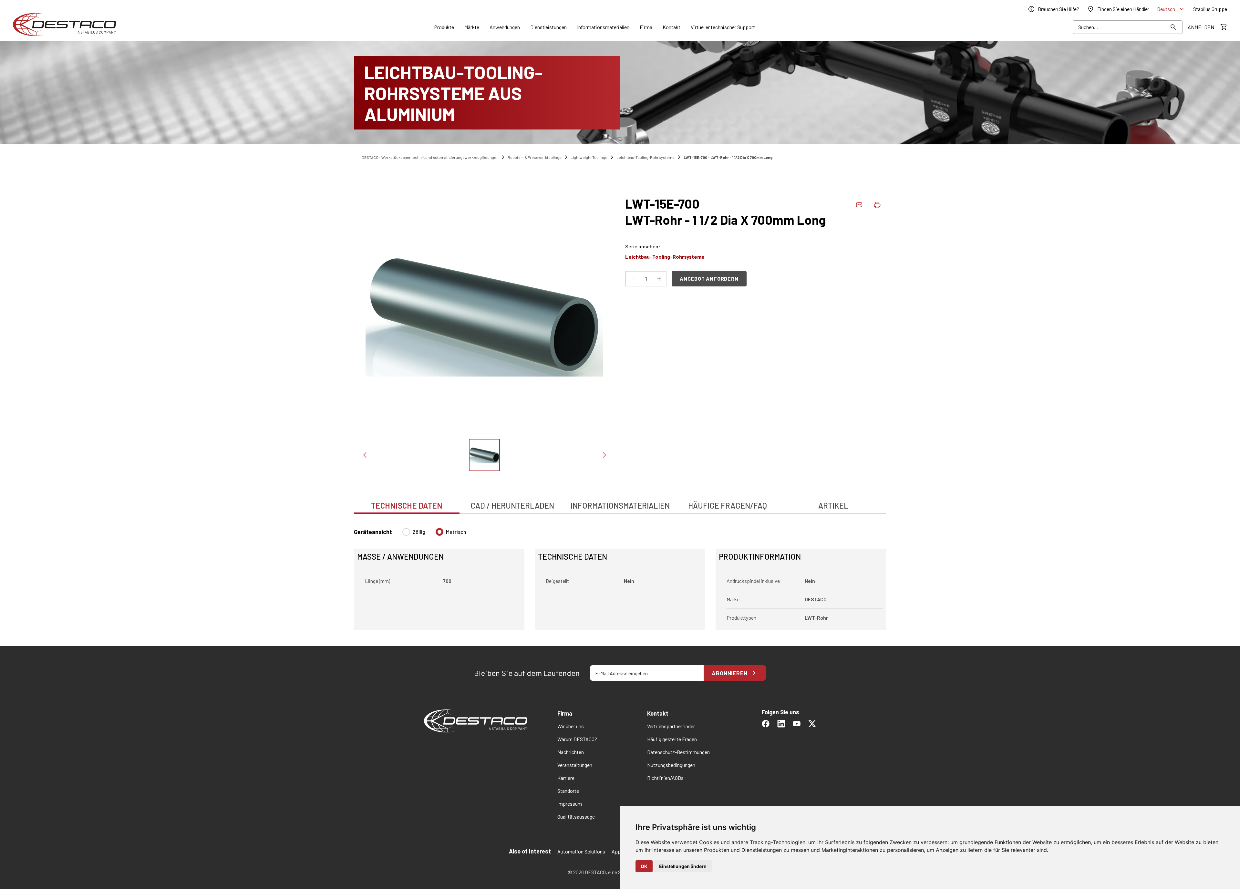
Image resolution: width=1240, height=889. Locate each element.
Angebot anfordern (709, 278)
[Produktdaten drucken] (877, 204)
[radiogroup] (434, 534)
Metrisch (456, 532)
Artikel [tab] (833, 505)
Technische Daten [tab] (406, 505)
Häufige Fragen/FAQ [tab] (727, 505)
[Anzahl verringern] (633, 278)
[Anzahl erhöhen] (658, 278)
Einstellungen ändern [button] (683, 866)
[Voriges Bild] (366, 455)
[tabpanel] (620, 575)
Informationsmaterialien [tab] (620, 505)
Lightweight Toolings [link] (589, 157)
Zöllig (419, 532)
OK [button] (644, 866)
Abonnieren (730, 673)
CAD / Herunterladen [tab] (512, 505)
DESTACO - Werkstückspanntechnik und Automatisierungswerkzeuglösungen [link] (430, 157)
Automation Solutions (581, 851)
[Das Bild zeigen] (484, 455)
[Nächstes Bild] (601, 455)
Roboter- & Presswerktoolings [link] (535, 157)
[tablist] (620, 502)
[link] (1053, 9)
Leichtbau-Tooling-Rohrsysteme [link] (645, 157)
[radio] (406, 532)
